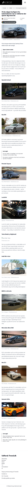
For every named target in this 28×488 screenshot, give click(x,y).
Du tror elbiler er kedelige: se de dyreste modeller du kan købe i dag (13, 154)
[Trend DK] (12, 2)
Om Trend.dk (5, 476)
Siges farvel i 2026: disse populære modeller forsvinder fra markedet (14, 56)
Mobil (3, 462)
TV (2, 465)
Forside (4, 8)
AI (2, 468)
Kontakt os (4, 474)
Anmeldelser (5, 466)
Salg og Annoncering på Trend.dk (10, 471)
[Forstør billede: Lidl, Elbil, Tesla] (24, 239)
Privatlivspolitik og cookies (8, 478)
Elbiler (10, 8)
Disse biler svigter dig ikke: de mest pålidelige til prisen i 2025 (14, 440)
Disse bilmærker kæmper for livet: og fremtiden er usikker (14, 52)
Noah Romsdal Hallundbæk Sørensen (9, 19)
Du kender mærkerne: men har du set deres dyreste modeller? (14, 158)
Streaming (4, 458)
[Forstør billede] (24, 84)
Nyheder (4, 460)
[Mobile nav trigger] (25, 2)
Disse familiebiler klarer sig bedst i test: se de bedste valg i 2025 (14, 436)
